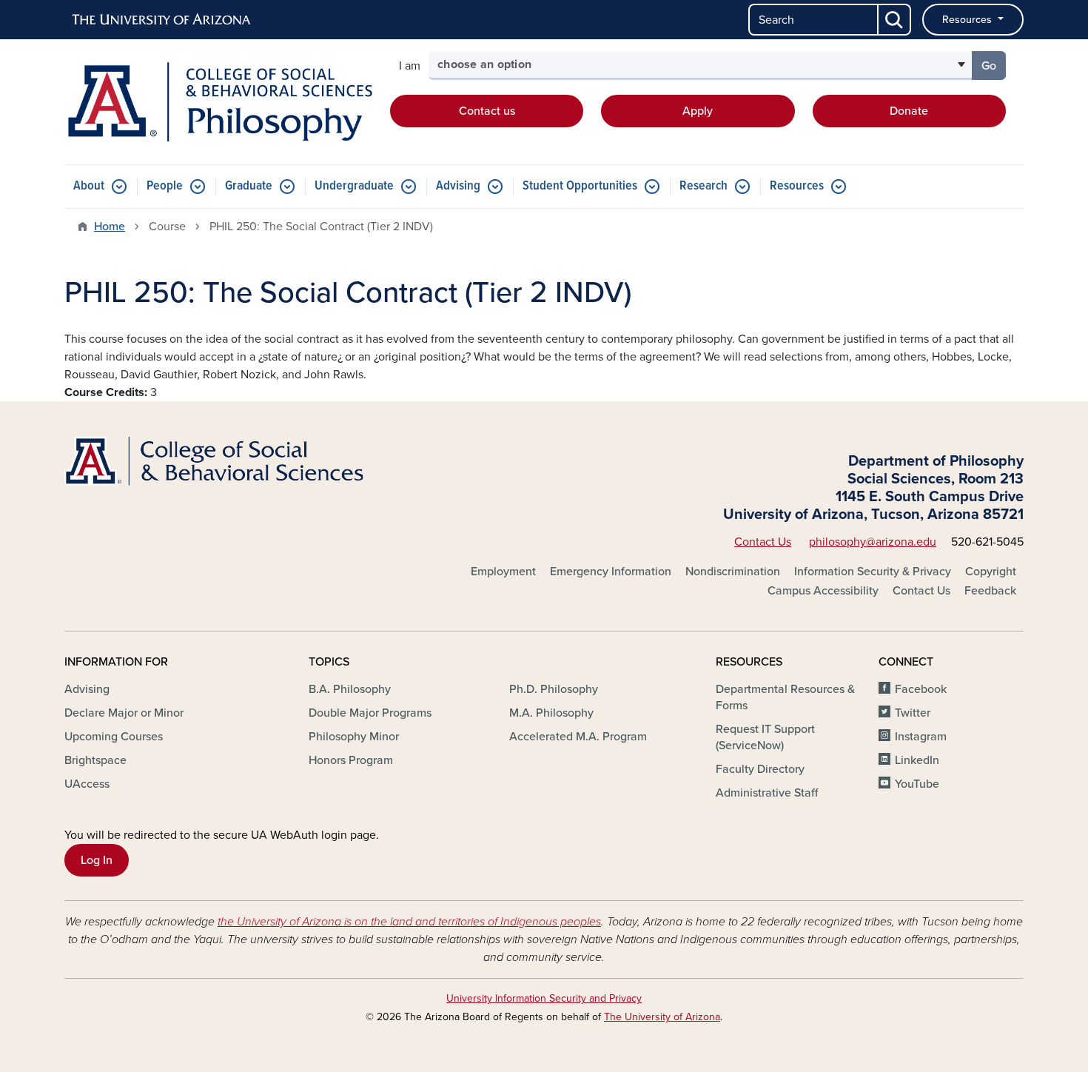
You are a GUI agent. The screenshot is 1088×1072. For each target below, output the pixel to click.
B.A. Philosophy (350, 689)
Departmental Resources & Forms (785, 697)
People (165, 186)
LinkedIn (917, 760)
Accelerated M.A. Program (578, 736)
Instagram (921, 736)
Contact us (487, 111)
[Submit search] (895, 20)
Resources (968, 19)
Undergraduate (354, 186)
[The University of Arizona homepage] (162, 19)
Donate (909, 111)
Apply (697, 111)
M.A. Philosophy (551, 713)
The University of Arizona (662, 1017)
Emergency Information (610, 571)
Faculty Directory (760, 769)
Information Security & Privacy (872, 571)
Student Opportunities (580, 186)
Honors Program (351, 760)
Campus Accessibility (823, 590)
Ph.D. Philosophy (553, 689)
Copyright (990, 571)
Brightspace (95, 760)
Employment (503, 571)
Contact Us (762, 542)
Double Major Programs (370, 713)
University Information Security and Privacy (544, 998)
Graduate (248, 186)
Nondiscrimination (732, 571)
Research (703, 186)
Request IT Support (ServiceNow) (765, 737)
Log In (97, 860)
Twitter (912, 713)
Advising (458, 186)
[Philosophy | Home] (218, 101)
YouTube (917, 784)
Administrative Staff (767, 792)
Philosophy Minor (354, 736)
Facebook (921, 689)
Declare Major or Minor (124, 713)
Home (109, 226)
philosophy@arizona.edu (872, 542)
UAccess (87, 784)
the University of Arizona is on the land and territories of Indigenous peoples (409, 921)
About (88, 186)
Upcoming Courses (113, 736)
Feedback (990, 590)
